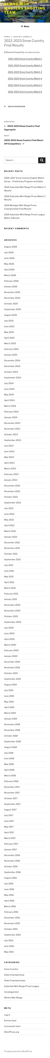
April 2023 (9, 463)
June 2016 (9, 889)
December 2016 (12, 855)
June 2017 (9, 821)
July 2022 (8, 508)
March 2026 (10, 275)
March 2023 (10, 468)
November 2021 (12, 548)
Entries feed (10, 1020)
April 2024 (9, 400)
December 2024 (12, 360)
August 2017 (10, 809)
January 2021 (10, 599)
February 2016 (11, 912)
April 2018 (9, 770)
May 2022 (9, 520)
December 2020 (12, 605)
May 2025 (9, 332)
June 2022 (9, 514)
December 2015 (12, 917)
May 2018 (9, 764)
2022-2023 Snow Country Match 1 (25, 59)
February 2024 (11, 411)
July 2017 (8, 815)
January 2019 (10, 718)
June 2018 (9, 758)
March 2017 (10, 838)
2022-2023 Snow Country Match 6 (25, 92)
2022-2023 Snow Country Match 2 (25, 65)
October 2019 (11, 673)
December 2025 (12, 292)
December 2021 (12, 542)
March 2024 (10, 406)
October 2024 (11, 372)
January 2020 (10, 656)
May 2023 (9, 457)
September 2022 (12, 502)
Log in (7, 1015)
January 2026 (10, 286)
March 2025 (10, 343)
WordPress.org (11, 1032)
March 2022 (10, 531)
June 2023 (9, 451)
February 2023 (11, 474)
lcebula (27, 37)
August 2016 (10, 878)
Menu (26, 26)
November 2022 (12, 491)
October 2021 (11, 554)
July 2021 (8, 565)
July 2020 (9, 628)
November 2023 (12, 429)
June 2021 (9, 571)
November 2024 (12, 366)
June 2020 (9, 633)
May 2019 (9, 702)
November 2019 (12, 667)
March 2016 (10, 906)
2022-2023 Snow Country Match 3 (25, 72)
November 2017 (12, 792)
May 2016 (9, 895)
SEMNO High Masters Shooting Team (24, 8)
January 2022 (10, 537)
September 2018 (12, 741)
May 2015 (9, 952)
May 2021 (9, 576)
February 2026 (11, 281)
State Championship (14, 975)
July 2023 (9, 446)
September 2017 (12, 804)
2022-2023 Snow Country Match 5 (25, 85)
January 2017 (10, 849)
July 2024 (9, 383)
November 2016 (12, 861)
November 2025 (12, 298)
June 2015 (9, 946)
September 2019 (12, 679)
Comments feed (12, 1026)
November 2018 (12, 730)
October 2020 (11, 616)
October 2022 (11, 497)
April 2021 (9, 582)
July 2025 (9, 321)
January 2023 (10, 480)
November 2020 (12, 610)
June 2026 (9, 258)
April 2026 (9, 269)
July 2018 (8, 753)
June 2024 (9, 389)
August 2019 (10, 684)
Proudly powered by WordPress (18, 1051)
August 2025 (10, 315)
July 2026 (9, 252)
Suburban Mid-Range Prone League (21, 986)
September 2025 (12, 309)
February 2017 (11, 844)
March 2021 (10, 588)
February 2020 (11, 650)
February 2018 (11, 781)
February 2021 (11, 593)
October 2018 (11, 736)
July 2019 (8, 690)
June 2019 (9, 696)
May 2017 (9, 827)
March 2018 (10, 775)
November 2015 (12, 923)
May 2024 (9, 394)
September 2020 (12, 622)
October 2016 (11, 866)
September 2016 (12, 872)
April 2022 (9, 525)
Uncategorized (16, 106)
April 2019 (9, 707)
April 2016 (9, 900)
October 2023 (11, 434)
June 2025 (9, 326)
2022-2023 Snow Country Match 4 (25, 78)
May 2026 (9, 264)
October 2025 (11, 303)
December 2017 (12, 787)
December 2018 (12, 724)
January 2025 (10, 355)
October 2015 (11, 929)
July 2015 (8, 940)
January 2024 (10, 417)
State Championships (14, 980)
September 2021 (12, 559)
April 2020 (9, 639)
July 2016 (8, 883)
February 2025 (11, 349)
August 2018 (10, 747)
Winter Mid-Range (13, 997)
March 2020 (10, 645)
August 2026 (10, 247)
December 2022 (12, 485)
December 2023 (12, 423)
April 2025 (9, 338)
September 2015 (12, 935)
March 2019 (10, 713)
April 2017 (9, 832)
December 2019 (12, 662)
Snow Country (11, 969)
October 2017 (11, 798)
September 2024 (12, 377)
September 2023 (12, 440)
